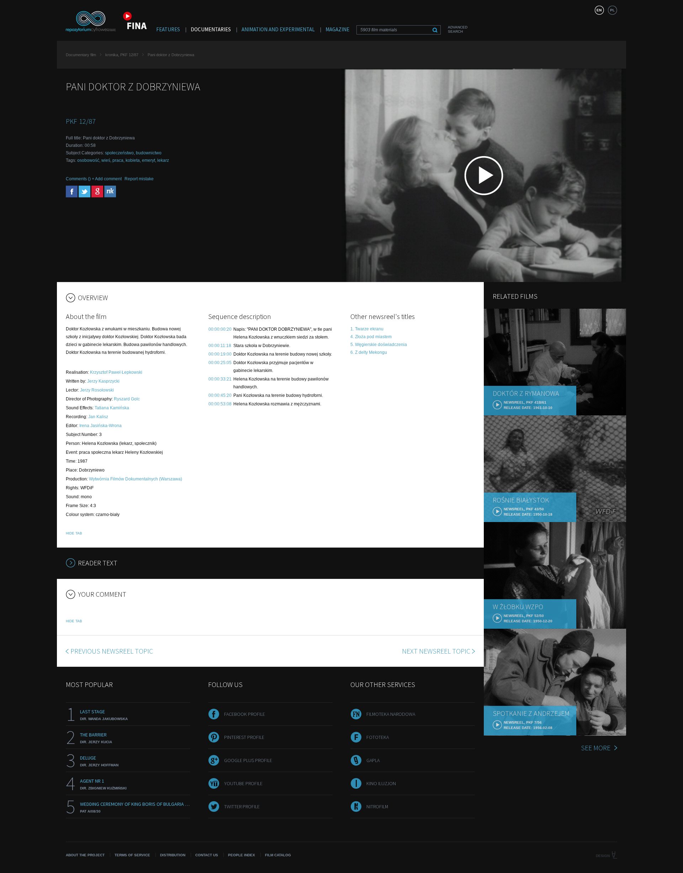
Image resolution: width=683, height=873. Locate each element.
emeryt (148, 160)
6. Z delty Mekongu (368, 352)
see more (595, 747)
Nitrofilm (377, 806)
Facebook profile (244, 714)
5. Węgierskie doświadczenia (378, 344)
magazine (337, 29)
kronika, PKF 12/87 (121, 55)
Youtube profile (243, 783)
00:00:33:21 (220, 379)
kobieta (133, 160)
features (168, 29)
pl (612, 10)
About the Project (85, 855)
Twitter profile (242, 806)
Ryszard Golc (127, 398)
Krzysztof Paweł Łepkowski (116, 372)
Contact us (206, 855)
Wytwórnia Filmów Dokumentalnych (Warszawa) (135, 479)
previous (111, 650)
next (436, 650)
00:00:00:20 (220, 329)
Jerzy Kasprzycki (103, 381)
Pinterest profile (244, 737)
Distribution (172, 855)
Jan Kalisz (98, 416)
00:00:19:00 (220, 354)
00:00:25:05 (220, 362)
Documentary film (81, 55)
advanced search (457, 29)
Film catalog (278, 855)
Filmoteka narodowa (390, 714)
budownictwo (149, 152)
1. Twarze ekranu (366, 328)
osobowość (88, 160)
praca (117, 160)
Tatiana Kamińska (112, 407)
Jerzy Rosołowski (97, 390)
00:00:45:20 (220, 395)
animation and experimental (278, 29)
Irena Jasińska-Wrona (100, 425)
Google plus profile (248, 760)
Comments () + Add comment (94, 178)
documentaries (211, 29)
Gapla (373, 760)
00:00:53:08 (220, 403)
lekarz (163, 160)
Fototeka (377, 737)
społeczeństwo (119, 152)
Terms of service (132, 855)
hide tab (74, 533)
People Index (241, 855)
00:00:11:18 (219, 345)
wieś (105, 160)
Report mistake (139, 178)
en (599, 10)
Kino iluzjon (381, 783)
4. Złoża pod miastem (371, 336)
